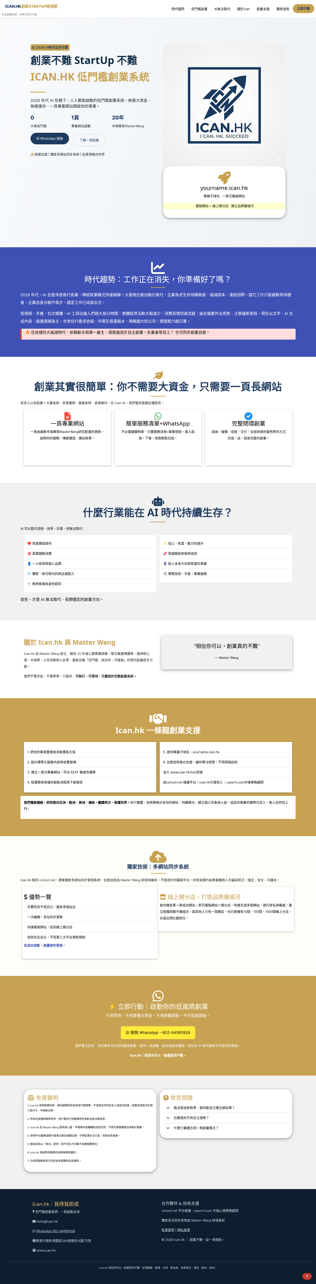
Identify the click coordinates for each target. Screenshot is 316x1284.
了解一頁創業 (89, 140)
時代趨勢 (178, 9)
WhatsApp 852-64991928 (55, 1231)
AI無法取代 (222, 9)
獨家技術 (282, 9)
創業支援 (263, 9)
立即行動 (303, 8)
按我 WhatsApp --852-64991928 (159, 1032)
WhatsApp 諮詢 (51, 138)
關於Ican (243, 9)
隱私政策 (183, 1230)
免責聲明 (167, 1230)
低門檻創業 (199, 9)
